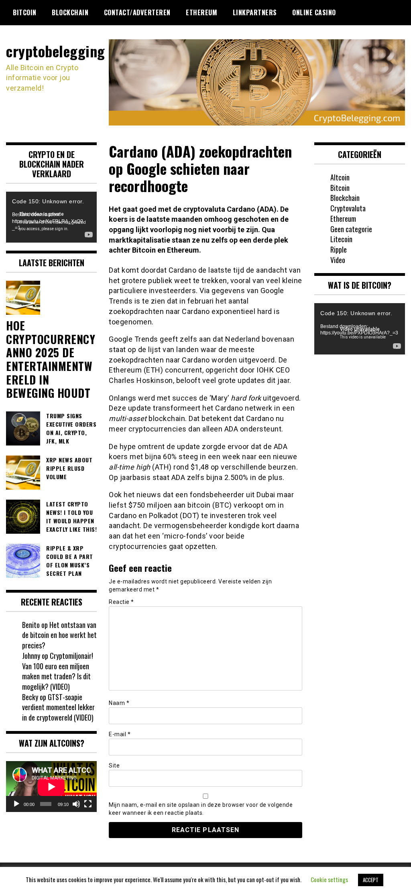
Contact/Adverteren (137, 12)
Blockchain (70, 12)
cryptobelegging (55, 50)
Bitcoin (25, 12)
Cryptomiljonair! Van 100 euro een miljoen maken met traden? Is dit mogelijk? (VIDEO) (57, 671)
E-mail (119, 734)
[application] (51, 217)
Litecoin (341, 239)
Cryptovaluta (348, 208)
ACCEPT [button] (370, 880)
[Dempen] (76, 804)
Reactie (121, 602)
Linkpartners (255, 12)
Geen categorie (351, 229)
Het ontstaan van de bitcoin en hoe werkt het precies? (59, 635)
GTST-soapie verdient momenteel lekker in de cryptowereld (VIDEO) (58, 707)
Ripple (338, 249)
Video (337, 260)
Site (114, 765)
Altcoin (340, 177)
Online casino (314, 12)
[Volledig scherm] (88, 804)
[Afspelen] (16, 804)
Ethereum (201, 12)
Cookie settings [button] (329, 879)
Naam (119, 703)
